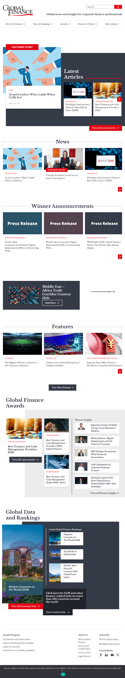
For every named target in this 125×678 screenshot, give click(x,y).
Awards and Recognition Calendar (18, 643)
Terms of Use (84, 652)
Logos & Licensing (11, 646)
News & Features (14, 24)
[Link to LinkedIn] (106, 654)
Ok (63, 674)
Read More (50, 302)
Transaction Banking (104, 101)
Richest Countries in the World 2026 (22, 588)
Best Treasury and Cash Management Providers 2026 (22, 449)
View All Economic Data (23, 606)
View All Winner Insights (103, 493)
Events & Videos (86, 24)
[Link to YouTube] (112, 654)
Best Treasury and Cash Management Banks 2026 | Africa (56, 479)
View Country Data (56, 612)
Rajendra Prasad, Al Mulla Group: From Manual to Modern (104, 428)
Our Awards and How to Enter (16, 639)
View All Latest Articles (103, 128)
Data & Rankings (41, 24)
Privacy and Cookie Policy (84, 647)
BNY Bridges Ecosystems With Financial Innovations (103, 454)
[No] (122, 671)
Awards (64, 24)
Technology (71, 101)
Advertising (110, 24)
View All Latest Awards (23, 459)
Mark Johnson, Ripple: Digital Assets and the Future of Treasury (102, 441)
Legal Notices (84, 656)
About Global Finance (84, 641)
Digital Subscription (111, 644)
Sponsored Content (57, 170)
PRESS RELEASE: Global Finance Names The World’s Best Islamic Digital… (104, 245)
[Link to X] (117, 654)
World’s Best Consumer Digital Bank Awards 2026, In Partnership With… (63, 245)
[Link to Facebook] (100, 654)
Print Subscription (110, 639)
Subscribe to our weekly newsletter (19, 650)
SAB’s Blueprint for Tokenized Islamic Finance (101, 467)
